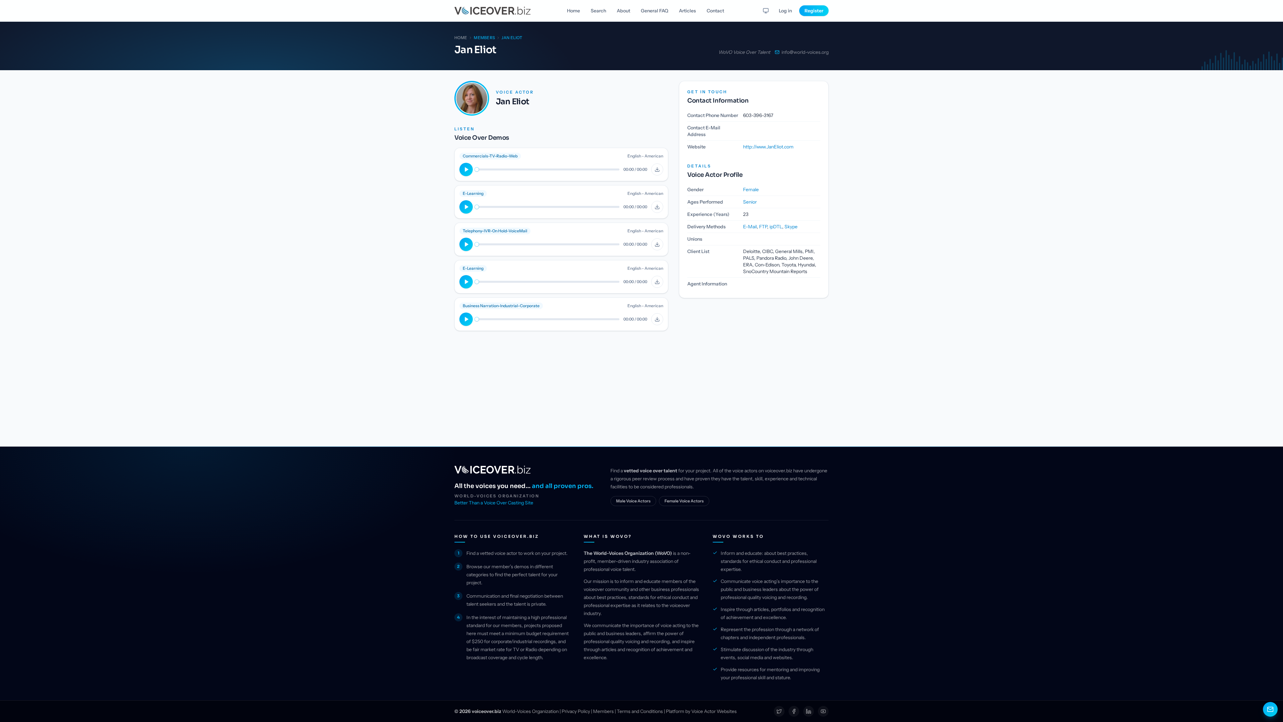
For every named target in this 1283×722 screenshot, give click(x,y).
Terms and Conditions (640, 711)
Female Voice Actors (684, 500)
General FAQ (654, 11)
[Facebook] (794, 711)
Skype (791, 227)
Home (573, 11)
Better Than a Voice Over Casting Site (493, 503)
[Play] (466, 169)
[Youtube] (823, 711)
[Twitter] (779, 711)
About (623, 11)
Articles (687, 11)
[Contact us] (1270, 709)
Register (814, 11)
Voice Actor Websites (714, 711)
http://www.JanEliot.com (768, 147)
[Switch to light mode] (765, 10)
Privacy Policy (576, 711)
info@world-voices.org (805, 52)
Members (603, 711)
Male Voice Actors (633, 500)
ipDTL (775, 227)
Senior (750, 202)
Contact (715, 11)
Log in (785, 11)
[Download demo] (657, 169)
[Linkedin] (808, 711)
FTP (763, 227)
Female (751, 190)
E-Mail (750, 227)
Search (598, 11)
